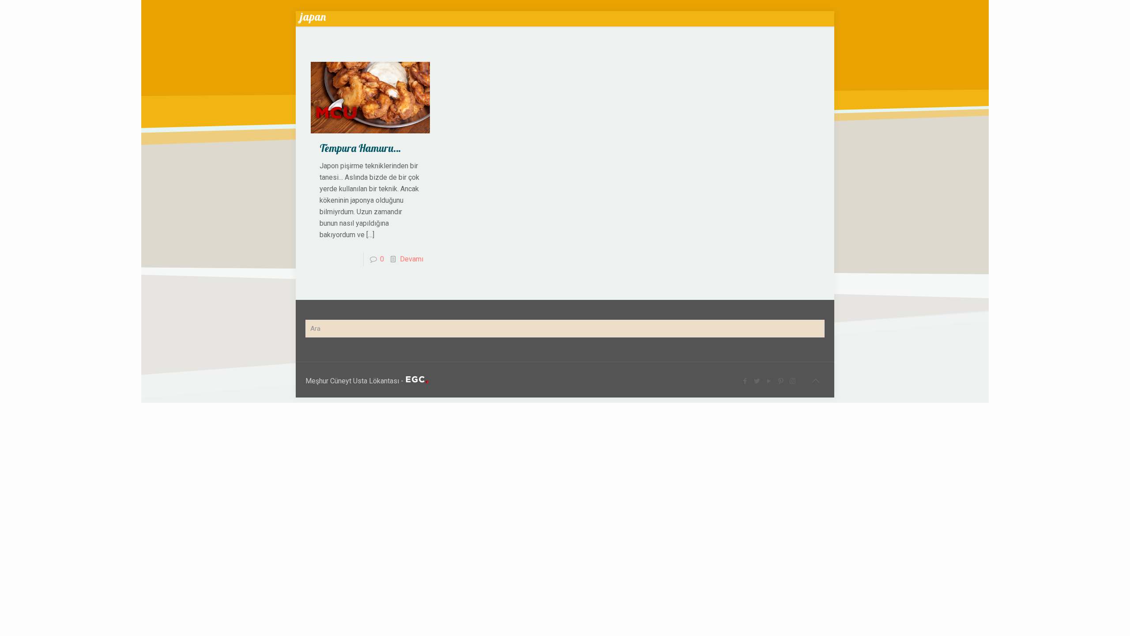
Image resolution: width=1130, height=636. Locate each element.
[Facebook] (745, 381)
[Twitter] (756, 381)
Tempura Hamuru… (360, 148)
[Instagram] (792, 381)
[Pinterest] (780, 381)
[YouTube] (768, 381)
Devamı (411, 259)
